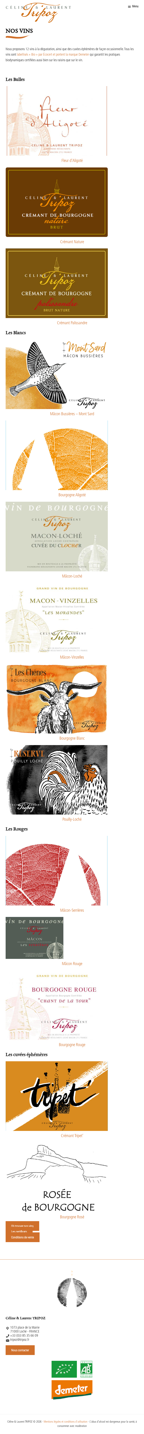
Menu (135, 6)
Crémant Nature (72, 242)
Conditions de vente (22, 1237)
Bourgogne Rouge (72, 1045)
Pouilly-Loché (72, 820)
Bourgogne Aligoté (72, 495)
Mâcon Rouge (72, 964)
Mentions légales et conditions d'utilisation (65, 1422)
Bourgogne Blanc (72, 738)
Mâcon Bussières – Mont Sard (72, 414)
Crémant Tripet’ (72, 1136)
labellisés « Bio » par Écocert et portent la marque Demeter (53, 55)
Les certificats (19, 1232)
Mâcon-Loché (72, 576)
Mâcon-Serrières (72, 911)
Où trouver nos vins (22, 1226)
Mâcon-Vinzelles (72, 657)
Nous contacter (20, 1350)
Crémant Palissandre (72, 323)
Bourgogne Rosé (72, 1217)
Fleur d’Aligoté (72, 161)
